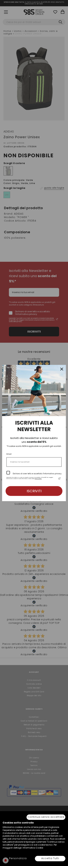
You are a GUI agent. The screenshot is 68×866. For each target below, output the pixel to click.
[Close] (62, 369)
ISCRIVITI (34, 491)
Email (9, 454)
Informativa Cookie (33, 847)
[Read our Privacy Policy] (59, 478)
